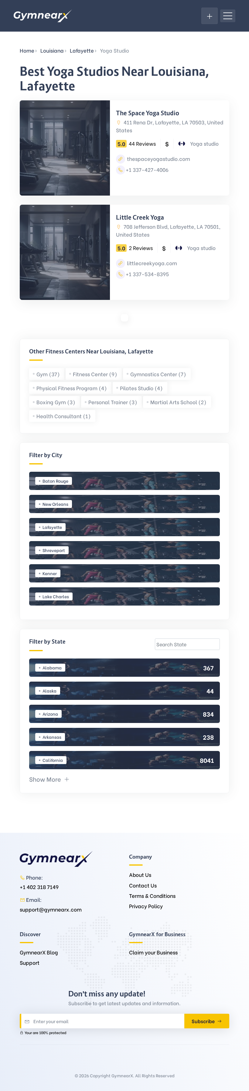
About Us (140, 874)
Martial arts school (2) (178, 402)
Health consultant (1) (63, 416)
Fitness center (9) (95, 374)
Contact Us (143, 885)
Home (27, 50)
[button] (49, 778)
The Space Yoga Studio (147, 113)
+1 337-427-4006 (147, 169)
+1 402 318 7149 (39, 887)
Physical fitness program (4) (71, 388)
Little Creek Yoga (140, 217)
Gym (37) (48, 374)
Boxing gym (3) (55, 402)
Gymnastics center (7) (158, 374)
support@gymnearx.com (51, 909)
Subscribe (204, 1020)
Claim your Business (153, 952)
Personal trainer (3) (112, 402)
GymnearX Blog (39, 952)
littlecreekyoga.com (151, 263)
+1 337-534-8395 (147, 274)
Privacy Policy (146, 906)
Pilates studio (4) (141, 388)
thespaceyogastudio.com (158, 158)
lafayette (82, 50)
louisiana (52, 50)
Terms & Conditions (152, 895)
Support (29, 962)
